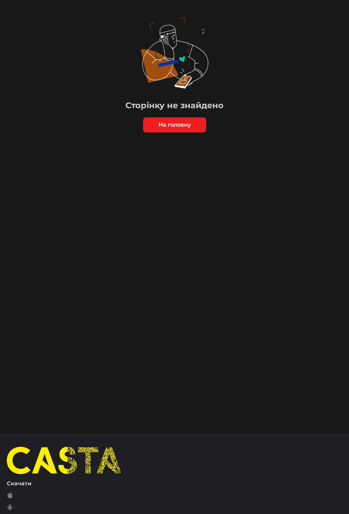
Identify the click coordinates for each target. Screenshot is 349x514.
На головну (174, 125)
